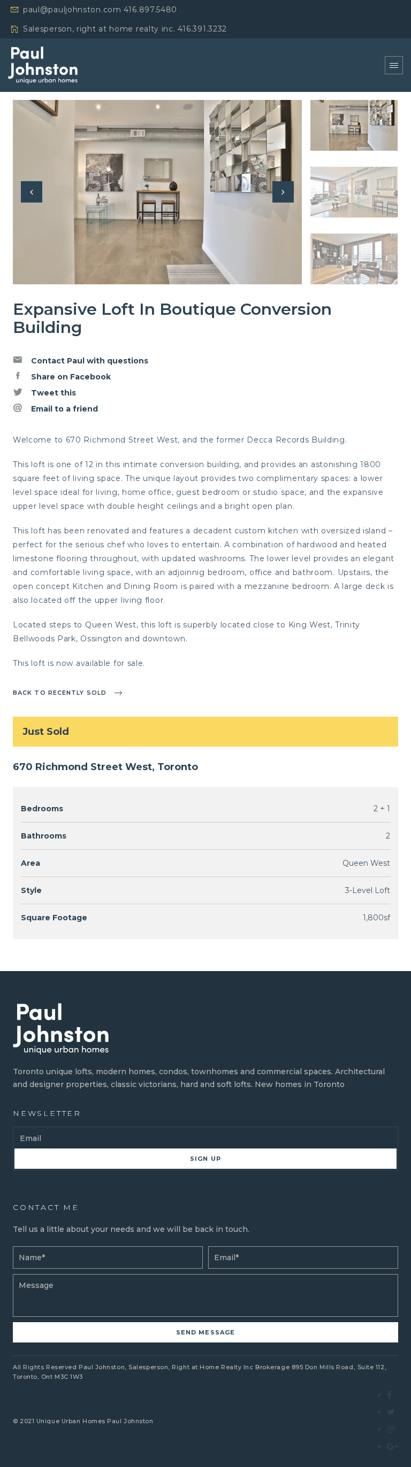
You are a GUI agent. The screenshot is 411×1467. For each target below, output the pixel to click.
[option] (157, 192)
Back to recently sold (59, 692)
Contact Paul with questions (88, 361)
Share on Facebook (70, 377)
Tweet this (52, 393)
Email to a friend (63, 409)
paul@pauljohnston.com (72, 9)
